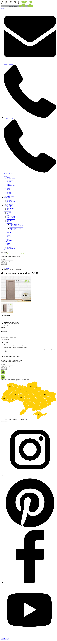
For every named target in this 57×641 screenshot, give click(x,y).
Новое (8, 189)
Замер (8, 239)
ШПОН (8, 213)
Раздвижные (10, 180)
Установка (9, 237)
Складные (9, 182)
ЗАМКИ (9, 207)
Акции (8, 243)
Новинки (9, 177)
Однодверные (10, 196)
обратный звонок (8, 249)
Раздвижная (10, 204)
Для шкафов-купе (11, 178)
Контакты (9, 247)
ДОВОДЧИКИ (10, 208)
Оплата (8, 235)
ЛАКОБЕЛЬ (10, 220)
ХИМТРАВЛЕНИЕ (11, 217)
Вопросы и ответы (11, 248)
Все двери (6, 268)
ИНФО (5, 241)
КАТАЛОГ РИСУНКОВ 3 (16, 228)
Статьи (5, 231)
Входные (9, 184)
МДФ (8, 215)
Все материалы (7, 211)
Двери (5, 176)
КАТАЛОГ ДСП (14, 229)
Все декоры (9, 223)
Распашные (9, 193)
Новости (9, 244)
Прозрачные (10, 190)
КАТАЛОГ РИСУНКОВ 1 (16, 225)
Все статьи (9, 240)
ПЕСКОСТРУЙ (11, 219)
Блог (8, 245)
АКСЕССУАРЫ (8, 205)
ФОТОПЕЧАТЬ (11, 216)
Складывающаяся (11, 201)
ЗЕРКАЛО (9, 212)
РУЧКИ (8, 209)
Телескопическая (11, 203)
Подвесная (9, 198)
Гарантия (9, 232)
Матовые (9, 192)
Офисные (9, 186)
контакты (3, 8)
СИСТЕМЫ (7, 197)
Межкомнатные (10, 185)
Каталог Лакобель (14, 224)
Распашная (9, 181)
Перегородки (7, 188)
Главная (6, 266)
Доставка (9, 236)
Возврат (9, 233)
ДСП (8, 221)
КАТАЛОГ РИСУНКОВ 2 (16, 227)
